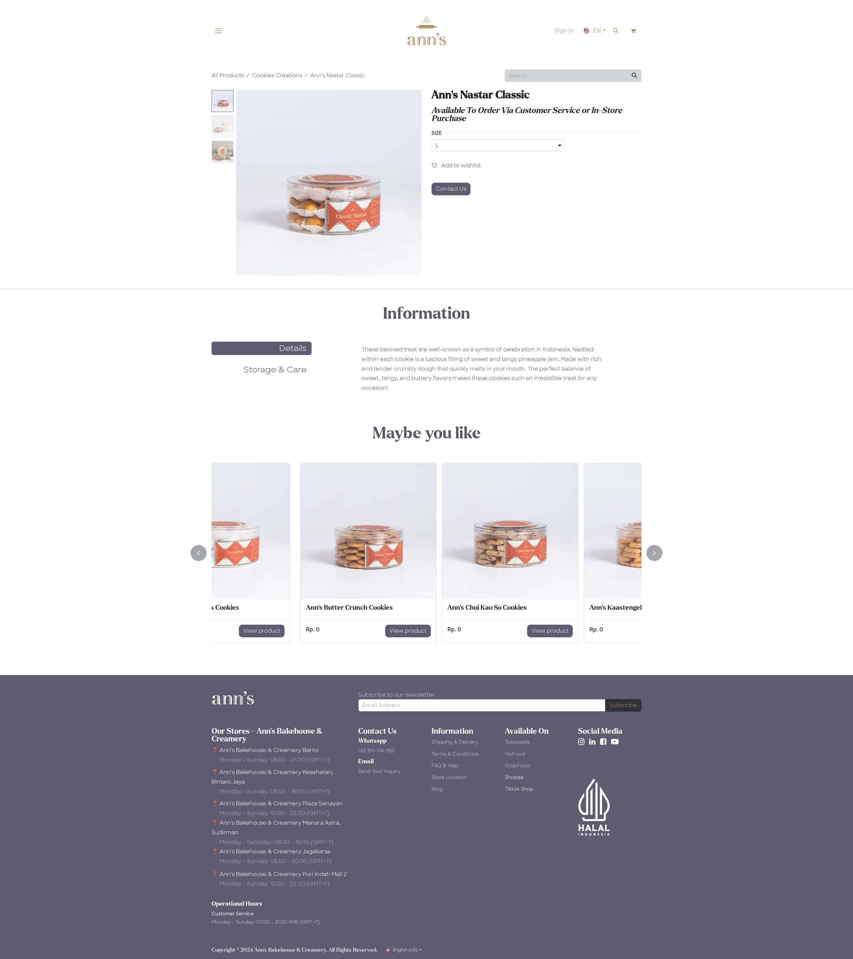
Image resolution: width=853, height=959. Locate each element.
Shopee (514, 777)
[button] (616, 31)
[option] (426, 553)
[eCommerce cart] (633, 31)
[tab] (262, 348)
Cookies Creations (277, 75)
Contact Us (451, 188)
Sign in (564, 30)
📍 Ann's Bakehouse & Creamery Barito (265, 750)
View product (324, 630)
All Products (228, 75)
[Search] (634, 75)
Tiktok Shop (519, 789)
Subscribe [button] (623, 705)
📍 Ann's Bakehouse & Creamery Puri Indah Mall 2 (279, 874)
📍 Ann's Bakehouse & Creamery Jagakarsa (271, 851)
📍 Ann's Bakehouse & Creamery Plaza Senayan (277, 803)
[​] (582, 742)
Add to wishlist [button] (460, 165)
